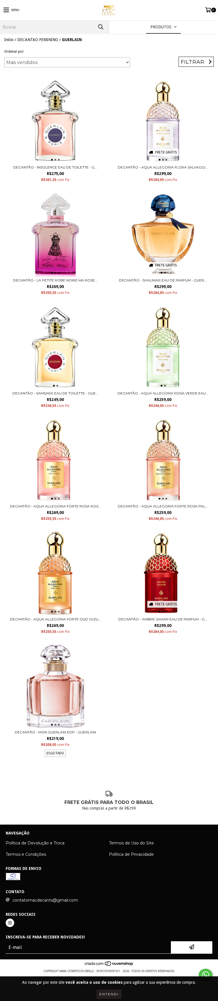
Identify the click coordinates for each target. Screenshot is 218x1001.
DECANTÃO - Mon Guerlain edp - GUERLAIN (55, 732)
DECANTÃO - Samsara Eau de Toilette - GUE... (55, 393)
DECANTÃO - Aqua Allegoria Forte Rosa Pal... (163, 506)
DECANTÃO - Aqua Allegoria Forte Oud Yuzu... (55, 619)
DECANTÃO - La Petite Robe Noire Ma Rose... (55, 280)
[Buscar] (100, 27)
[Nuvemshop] (109, 965)
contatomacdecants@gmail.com (45, 900)
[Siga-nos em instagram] (10, 923)
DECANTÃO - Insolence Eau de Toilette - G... (55, 167)
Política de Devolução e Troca (35, 843)
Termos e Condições (26, 854)
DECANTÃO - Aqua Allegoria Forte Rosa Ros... (55, 506)
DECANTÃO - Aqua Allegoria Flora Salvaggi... (163, 167)
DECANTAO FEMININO (37, 39)
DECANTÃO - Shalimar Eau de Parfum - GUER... (163, 280)
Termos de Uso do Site (131, 843)
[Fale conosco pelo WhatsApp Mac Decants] (205, 975)
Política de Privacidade (131, 854)
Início (9, 39)
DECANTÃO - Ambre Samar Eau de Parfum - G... (162, 619)
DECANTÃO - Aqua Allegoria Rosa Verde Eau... (163, 393)
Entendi (109, 994)
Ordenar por (14, 52)
